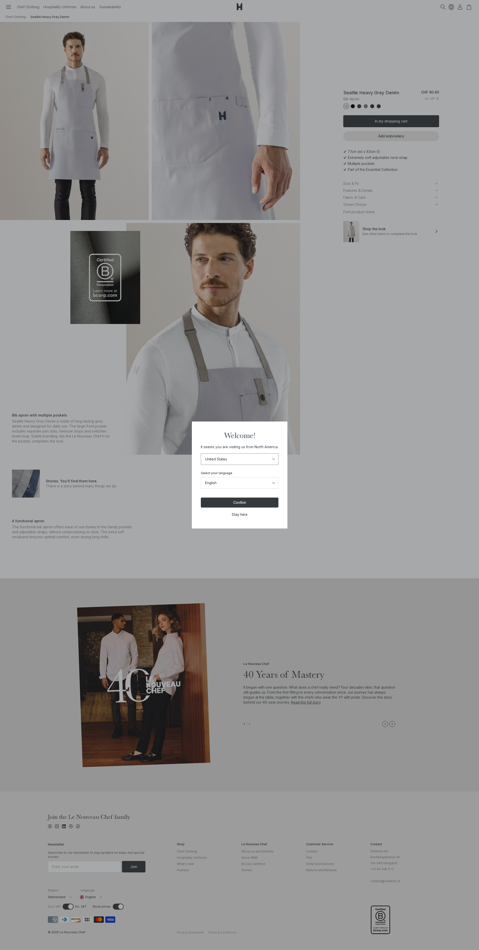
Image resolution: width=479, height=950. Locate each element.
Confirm (239, 502)
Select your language (216, 473)
